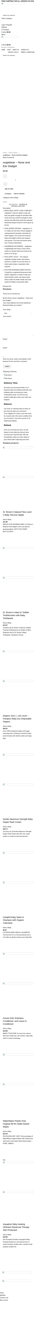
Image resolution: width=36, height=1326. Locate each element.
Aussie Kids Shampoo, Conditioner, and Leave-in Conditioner (15, 1021)
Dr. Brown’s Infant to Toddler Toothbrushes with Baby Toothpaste (16, 615)
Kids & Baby (13, 152)
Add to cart (9, 189)
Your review (7, 316)
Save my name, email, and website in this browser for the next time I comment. (17, 360)
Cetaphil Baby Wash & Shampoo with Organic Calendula (13, 920)
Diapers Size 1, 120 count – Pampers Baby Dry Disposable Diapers (17, 719)
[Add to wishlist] (5, 535)
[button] (5, 539)
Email (5, 348)
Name (5, 339)
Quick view (5, 544)
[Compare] (5, 508)
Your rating (7, 309)
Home (5, 152)
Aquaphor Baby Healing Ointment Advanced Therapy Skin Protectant (16, 1227)
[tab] (13, 204)
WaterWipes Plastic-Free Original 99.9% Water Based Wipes (16, 1124)
